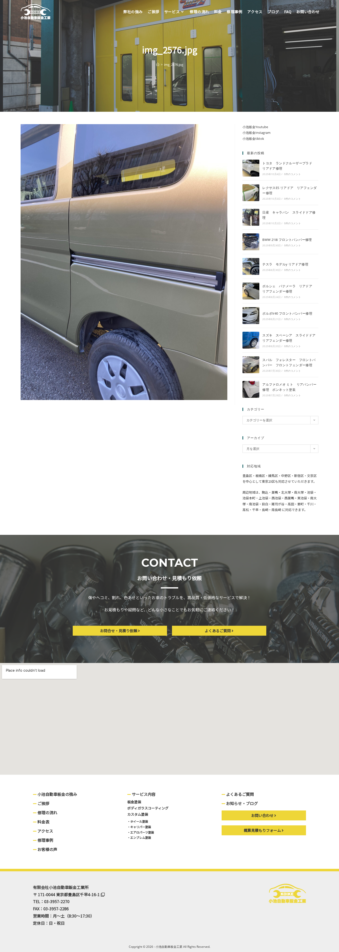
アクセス (44, 831)
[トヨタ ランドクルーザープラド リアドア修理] (250, 168)
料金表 (42, 822)
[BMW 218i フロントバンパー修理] (250, 241)
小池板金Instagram (256, 132)
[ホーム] (157, 64)
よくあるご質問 (239, 794)
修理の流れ (46, 812)
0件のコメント (292, 174)
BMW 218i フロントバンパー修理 (287, 239)
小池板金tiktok (253, 138)
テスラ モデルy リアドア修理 (285, 264)
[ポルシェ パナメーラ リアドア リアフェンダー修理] (250, 291)
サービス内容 (143, 794)
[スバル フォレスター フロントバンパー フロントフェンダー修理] (250, 364)
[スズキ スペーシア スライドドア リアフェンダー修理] (250, 340)
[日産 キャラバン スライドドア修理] (250, 217)
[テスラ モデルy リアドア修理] (250, 266)
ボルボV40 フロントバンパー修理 (287, 313)
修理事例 (44, 840)
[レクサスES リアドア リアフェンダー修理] (250, 192)
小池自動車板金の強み (56, 794)
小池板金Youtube (255, 127)
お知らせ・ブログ (241, 803)
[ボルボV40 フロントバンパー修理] (250, 315)
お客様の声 (46, 849)
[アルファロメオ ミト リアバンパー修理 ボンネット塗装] (250, 389)
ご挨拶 (42, 803)
